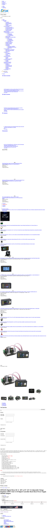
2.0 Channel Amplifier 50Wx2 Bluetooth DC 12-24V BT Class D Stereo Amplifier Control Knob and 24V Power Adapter (18, 321)
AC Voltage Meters (10, 35)
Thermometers (5, 130)
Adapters (7, 63)
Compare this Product (9, 510)
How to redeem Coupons (7, 520)
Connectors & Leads (9, 65)
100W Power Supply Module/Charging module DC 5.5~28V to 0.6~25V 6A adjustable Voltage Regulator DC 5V (13, 108)
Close (1, 428)
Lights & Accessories (7, 59)
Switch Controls (6, 48)
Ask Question (4, 405)
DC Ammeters (10, 38)
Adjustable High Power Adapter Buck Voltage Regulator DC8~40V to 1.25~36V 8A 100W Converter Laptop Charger (17, 239)
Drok (5, 495)
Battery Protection (6, 31)
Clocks (7, 54)
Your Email (2, 434)
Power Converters (6, 26)
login (3, 487)
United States (6, 72)
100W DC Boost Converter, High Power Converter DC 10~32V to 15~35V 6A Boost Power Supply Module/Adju (14, 91)
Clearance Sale (6, 69)
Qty (0, 509)
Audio (5, 21)
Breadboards (8, 64)
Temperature (8, 45)
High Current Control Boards (10, 49)
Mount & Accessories (9, 58)
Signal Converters (8, 30)
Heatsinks (7, 67)
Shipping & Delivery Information (8, 521)
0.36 (4, 128)
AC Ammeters (10, 33)
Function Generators (9, 43)
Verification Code (3, 424)
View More (5, 92)
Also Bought (2, 245)
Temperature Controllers (11, 46)
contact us (15, 500)
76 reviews (2, 511)
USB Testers (9, 41)
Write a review (6, 511)
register (6, 487)
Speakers (7, 24)
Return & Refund (6, 519)
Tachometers (8, 44)
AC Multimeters (10, 34)
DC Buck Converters (9, 29)
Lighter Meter (8, 55)
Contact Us (4, 515)
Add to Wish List (2, 510)
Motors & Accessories (7, 56)
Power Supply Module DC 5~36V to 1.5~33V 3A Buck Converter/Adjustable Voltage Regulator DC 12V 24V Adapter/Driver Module (12, 197)
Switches (7, 61)
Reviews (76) (4, 404)
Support (5, 522)
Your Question (3, 435)
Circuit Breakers (8, 53)
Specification (4, 403)
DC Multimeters (10, 39)
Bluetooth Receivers (9, 23)
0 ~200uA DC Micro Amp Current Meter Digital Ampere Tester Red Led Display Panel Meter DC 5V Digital (14, 127)
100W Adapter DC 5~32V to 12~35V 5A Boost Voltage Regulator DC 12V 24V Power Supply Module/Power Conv (14, 89)
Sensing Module (8, 68)
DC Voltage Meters (10, 40)
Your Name (2, 433)
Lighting (7, 60)
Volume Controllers (9, 25)
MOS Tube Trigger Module (10, 50)
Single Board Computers (7, 62)
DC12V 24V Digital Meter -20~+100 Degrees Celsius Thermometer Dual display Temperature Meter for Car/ (14, 145)
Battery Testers (8, 36)
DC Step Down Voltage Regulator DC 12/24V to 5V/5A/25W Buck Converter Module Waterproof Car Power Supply (17, 243)
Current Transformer (9, 66)
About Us (5, 523)
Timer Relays (8, 51)
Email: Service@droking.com (6, 516)
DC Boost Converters (9, 28)
